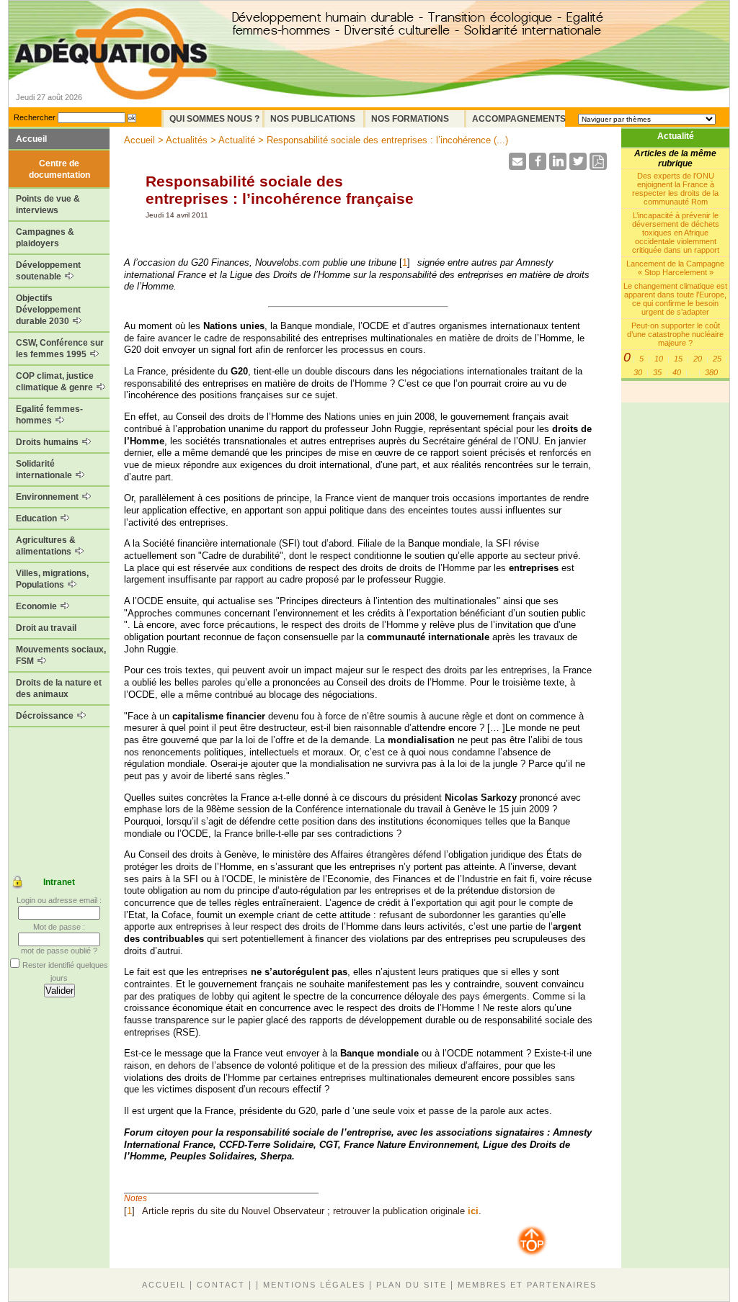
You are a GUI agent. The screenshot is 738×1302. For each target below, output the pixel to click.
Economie (37, 606)
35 (657, 372)
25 (717, 358)
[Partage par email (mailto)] (517, 166)
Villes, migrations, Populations (52, 579)
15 (678, 358)
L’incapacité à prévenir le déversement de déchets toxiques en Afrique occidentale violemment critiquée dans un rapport (675, 232)
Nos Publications (312, 119)
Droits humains (48, 442)
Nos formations (410, 119)
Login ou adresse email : (59, 900)
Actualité (675, 136)
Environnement (48, 497)
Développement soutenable (48, 271)
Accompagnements (518, 119)
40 (676, 372)
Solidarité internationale (45, 469)
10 (658, 358)
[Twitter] (578, 166)
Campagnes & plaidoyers (45, 237)
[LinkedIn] (557, 166)
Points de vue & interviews (48, 204)
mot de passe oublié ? (59, 950)
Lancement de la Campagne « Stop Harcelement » (675, 268)
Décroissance (46, 716)
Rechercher (34, 117)
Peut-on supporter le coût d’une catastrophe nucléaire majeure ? (675, 334)
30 (637, 372)
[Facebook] (537, 166)
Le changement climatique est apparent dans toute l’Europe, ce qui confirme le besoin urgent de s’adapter (675, 299)
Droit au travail (46, 628)
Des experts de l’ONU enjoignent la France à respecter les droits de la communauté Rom (675, 188)
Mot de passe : (59, 926)
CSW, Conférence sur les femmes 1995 (60, 348)
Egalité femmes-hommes (49, 415)
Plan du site (411, 1284)
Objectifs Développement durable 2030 (48, 309)
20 (697, 358)
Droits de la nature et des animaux (59, 688)
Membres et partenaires (527, 1284)
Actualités (187, 140)
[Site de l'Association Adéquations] (116, 74)
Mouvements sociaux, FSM (61, 655)
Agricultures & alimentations (46, 546)
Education (37, 518)
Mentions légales (314, 1284)
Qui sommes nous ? (214, 119)
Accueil (31, 139)
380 (711, 372)
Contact (221, 1284)
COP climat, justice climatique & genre (55, 381)
